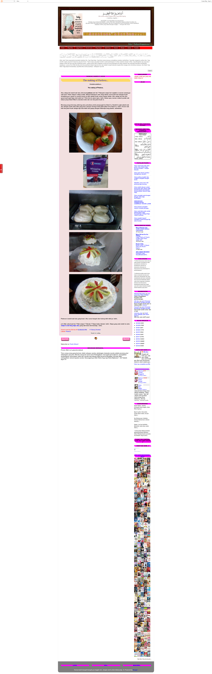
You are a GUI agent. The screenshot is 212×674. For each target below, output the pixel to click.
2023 (138, 323)
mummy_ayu (138, 313)
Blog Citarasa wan (141, 227)
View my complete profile (142, 364)
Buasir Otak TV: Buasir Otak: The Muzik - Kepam (142, 247)
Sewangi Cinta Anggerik (141, 372)
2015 (138, 341)
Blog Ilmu (70, 48)
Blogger (135, 670)
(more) (145, 305)
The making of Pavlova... (95, 80)
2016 (138, 339)
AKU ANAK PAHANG (142, 252)
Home (63, 48)
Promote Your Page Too (137, 451)
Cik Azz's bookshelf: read (143, 456)
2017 (138, 336)
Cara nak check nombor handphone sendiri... (141, 173)
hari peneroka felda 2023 (142, 294)
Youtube (136, 48)
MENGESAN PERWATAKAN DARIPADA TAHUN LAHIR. (142, 202)
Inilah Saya (108, 48)
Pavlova (68, 331)
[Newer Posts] (65, 339)
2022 (138, 325)
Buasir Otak (139, 244)
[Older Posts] (126, 339)
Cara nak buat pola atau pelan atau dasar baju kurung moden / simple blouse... (141, 167)
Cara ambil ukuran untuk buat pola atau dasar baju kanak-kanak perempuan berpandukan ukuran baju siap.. (142, 189)
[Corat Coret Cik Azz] (134, 449)
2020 (138, 330)
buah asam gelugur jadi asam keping (141, 314)
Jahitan (129, 48)
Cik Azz (136, 301)
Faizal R (136, 307)
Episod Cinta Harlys (140, 379)
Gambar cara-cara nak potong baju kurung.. (141, 183)
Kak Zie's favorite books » (144, 659)
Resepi (122, 48)
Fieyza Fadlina (143, 375)
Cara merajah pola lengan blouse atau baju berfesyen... (142, 197)
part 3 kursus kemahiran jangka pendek (142, 301)
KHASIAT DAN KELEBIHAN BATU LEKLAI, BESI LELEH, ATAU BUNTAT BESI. (142, 255)
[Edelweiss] (136, 511)
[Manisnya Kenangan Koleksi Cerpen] (149, 506)
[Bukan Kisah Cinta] (139, 576)
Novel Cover (89, 48)
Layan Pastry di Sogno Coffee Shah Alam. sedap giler (143, 238)
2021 (138, 327)
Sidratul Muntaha (139, 293)
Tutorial (116, 48)
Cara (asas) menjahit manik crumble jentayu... (141, 207)
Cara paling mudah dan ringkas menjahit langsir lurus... (141, 178)
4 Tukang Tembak (95, 329)
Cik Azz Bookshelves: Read (142, 369)
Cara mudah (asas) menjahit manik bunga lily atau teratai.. (142, 219)
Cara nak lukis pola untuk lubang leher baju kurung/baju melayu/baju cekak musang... (142, 213)
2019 (138, 332)
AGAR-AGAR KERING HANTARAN (142, 229)
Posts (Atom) (74, 344)
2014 (138, 343)
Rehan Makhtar (143, 389)
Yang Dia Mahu (140, 386)
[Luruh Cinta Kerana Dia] (139, 571)
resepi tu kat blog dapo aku (70, 325)
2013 (138, 345)
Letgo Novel (79, 48)
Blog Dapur (98, 48)
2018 (138, 334)
